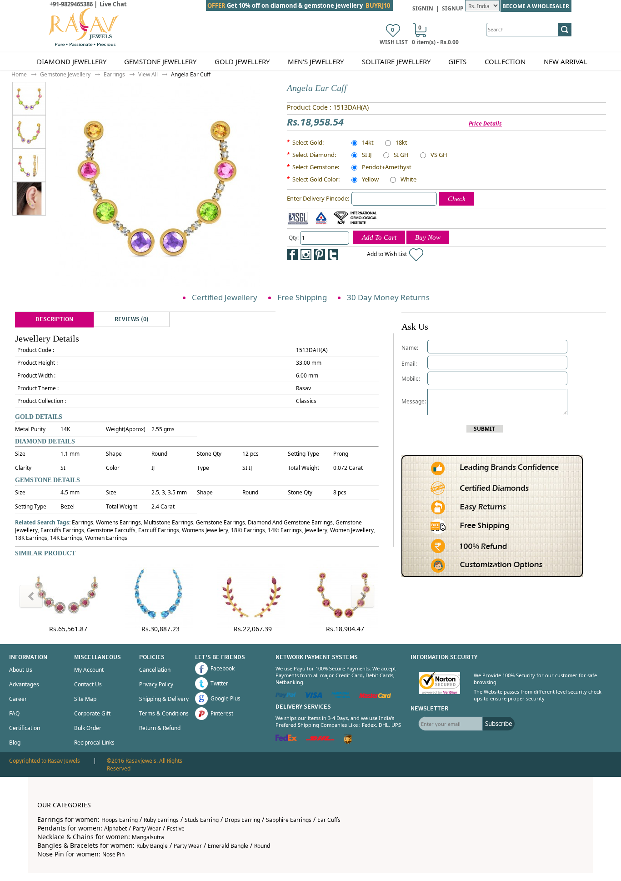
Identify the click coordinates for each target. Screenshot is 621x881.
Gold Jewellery (242, 61)
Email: (409, 364)
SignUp (453, 8)
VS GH (439, 155)
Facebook (222, 668)
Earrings (114, 74)
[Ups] (348, 742)
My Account (89, 670)
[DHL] (320, 739)
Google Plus (225, 698)
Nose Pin (113, 854)
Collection (505, 61)
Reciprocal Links (94, 742)
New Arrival (565, 61)
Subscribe (498, 724)
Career (18, 699)
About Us (20, 670)
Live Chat (113, 4)
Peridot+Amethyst (386, 168)
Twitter (219, 683)
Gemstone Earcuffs (111, 530)
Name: (409, 348)
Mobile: (410, 379)
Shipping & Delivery (164, 699)
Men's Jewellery (316, 61)
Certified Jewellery (224, 297)
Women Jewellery (352, 530)
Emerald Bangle (228, 846)
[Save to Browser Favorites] (346, 254)
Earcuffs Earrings (62, 530)
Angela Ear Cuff (190, 74)
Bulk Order (87, 728)
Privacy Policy (156, 684)
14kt (368, 143)
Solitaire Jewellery (396, 61)
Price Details (485, 123)
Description (54, 319)
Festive (176, 828)
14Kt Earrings (285, 530)
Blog (14, 742)
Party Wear (147, 828)
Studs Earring (202, 820)
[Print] (360, 254)
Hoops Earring (119, 820)
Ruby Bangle (152, 846)
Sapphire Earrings (288, 820)
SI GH (401, 155)
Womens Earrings (118, 522)
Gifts (457, 61)
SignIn (422, 8)
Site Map (85, 699)
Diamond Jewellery (71, 61)
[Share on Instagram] (305, 254)
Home (19, 74)
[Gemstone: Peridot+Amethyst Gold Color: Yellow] (28, 131)
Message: (414, 401)
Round (262, 846)
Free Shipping (302, 297)
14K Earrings (66, 538)
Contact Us (88, 684)
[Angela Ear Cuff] (35, 98)
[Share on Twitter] (333, 254)
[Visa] (313, 696)
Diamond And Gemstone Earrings (290, 522)
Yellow (370, 180)
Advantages (24, 684)
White (408, 180)
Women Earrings (106, 538)
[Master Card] (375, 696)
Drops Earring (242, 820)
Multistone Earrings (168, 522)
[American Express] (340, 696)
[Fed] (286, 739)
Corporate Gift (92, 713)
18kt (401, 143)
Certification (24, 728)
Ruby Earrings (161, 820)
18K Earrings (31, 538)
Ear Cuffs (329, 820)
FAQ (14, 713)
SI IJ (367, 155)
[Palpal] (285, 696)
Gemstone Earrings (220, 522)
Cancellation (154, 670)
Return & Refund (159, 728)
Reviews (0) (132, 319)
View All (148, 74)
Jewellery (316, 530)
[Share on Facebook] (292, 254)
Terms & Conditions (164, 713)
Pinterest (221, 713)
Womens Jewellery (205, 530)
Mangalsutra (148, 837)
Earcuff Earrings (158, 530)
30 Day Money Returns (388, 297)
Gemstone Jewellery (160, 61)
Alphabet (115, 828)
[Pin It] (319, 254)
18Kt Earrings (248, 530)
